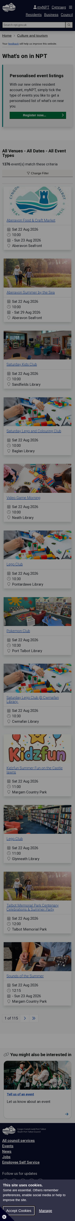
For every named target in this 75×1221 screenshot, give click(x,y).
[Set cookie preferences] (7, 1214)
